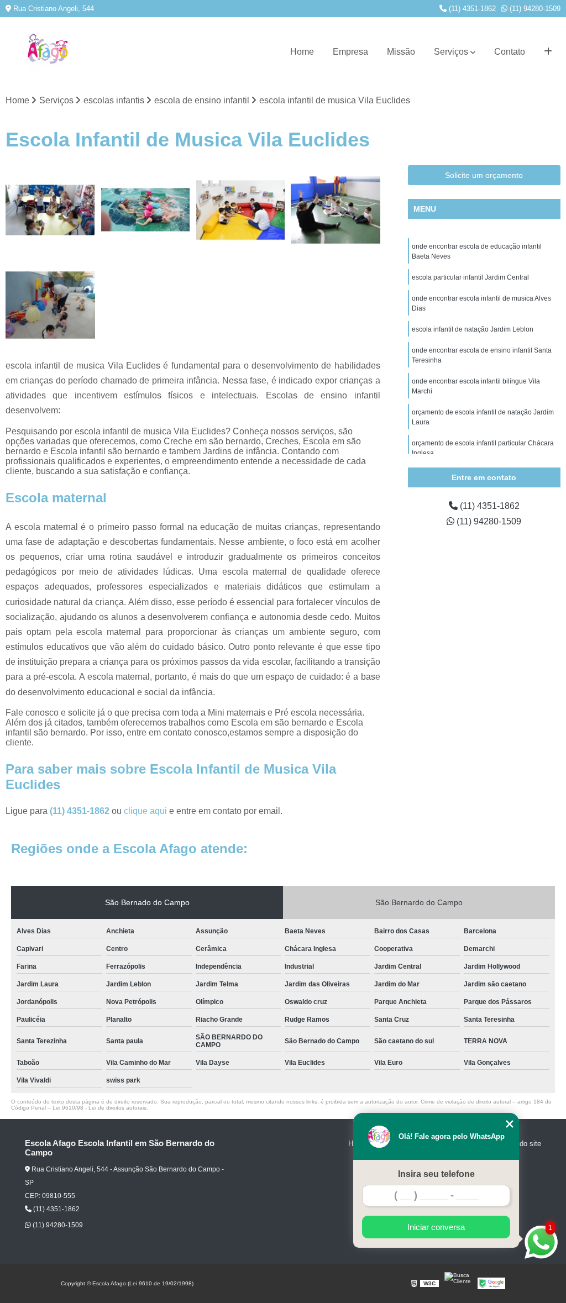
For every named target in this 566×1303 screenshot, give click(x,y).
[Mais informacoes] (548, 52)
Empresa (350, 51)
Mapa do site (520, 1143)
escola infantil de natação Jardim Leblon (472, 329)
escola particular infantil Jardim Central (470, 277)
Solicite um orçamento (484, 175)
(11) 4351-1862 (471, 8)
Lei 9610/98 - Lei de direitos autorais (99, 1108)
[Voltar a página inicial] (48, 52)
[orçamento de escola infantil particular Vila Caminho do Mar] (240, 210)
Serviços (451, 51)
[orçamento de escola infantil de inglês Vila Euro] (50, 210)
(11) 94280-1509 (533, 8)
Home (302, 51)
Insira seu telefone (436, 1174)
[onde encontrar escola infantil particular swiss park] (335, 210)
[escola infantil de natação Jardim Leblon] (145, 210)
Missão (401, 51)
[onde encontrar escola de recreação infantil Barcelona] (50, 305)
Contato (509, 51)
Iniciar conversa (436, 1227)
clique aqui (145, 811)
